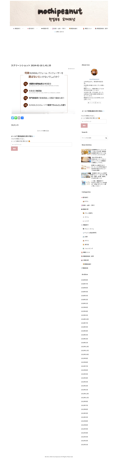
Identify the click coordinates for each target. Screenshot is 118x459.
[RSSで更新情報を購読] (100, 103)
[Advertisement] (59, 46)
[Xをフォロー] (91, 103)
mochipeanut (94, 79)
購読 (14, 149)
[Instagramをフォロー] (95, 103)
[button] (106, 138)
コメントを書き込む (43, 131)
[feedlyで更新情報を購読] (98, 103)
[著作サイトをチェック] (88, 103)
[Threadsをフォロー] (93, 103)
